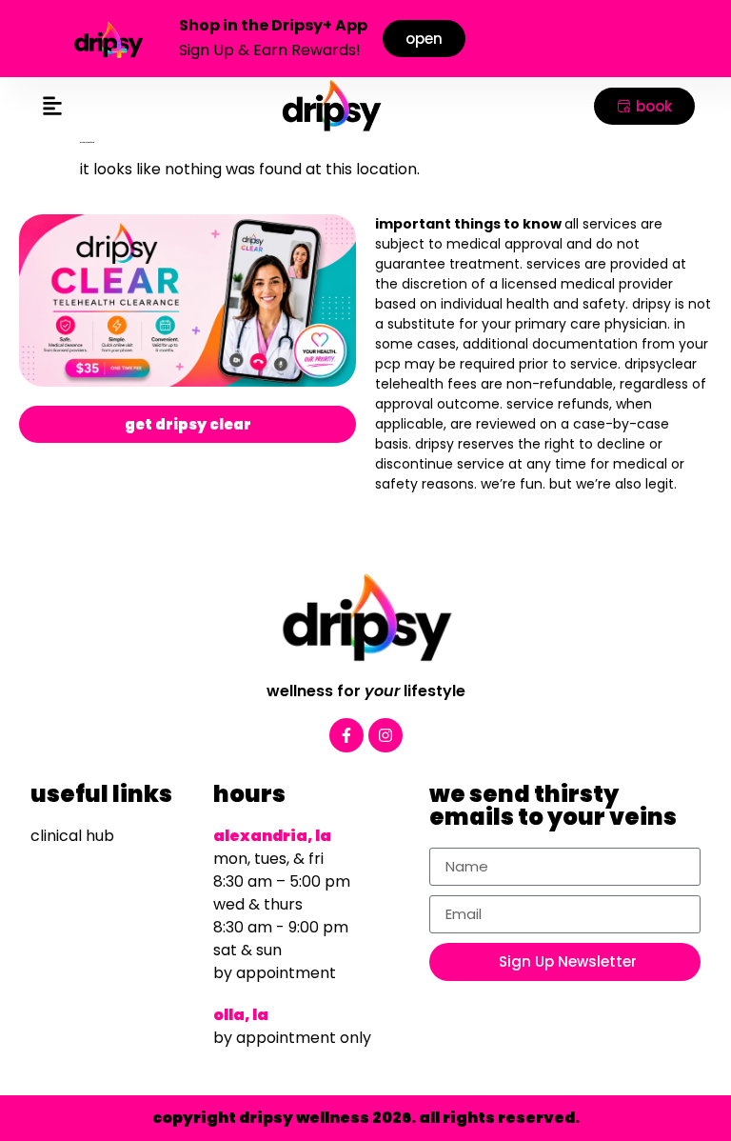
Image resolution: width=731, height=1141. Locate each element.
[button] (52, 106)
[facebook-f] (346, 735)
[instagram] (385, 735)
